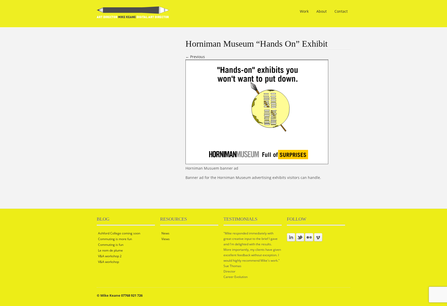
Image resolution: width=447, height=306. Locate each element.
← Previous (195, 56)
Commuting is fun (110, 244)
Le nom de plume (110, 250)
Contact (341, 11)
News (165, 233)
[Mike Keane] (133, 15)
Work (304, 11)
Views (165, 239)
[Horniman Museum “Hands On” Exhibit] (256, 162)
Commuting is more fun (115, 239)
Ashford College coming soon (119, 233)
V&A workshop (108, 262)
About (321, 11)
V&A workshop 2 (110, 256)
